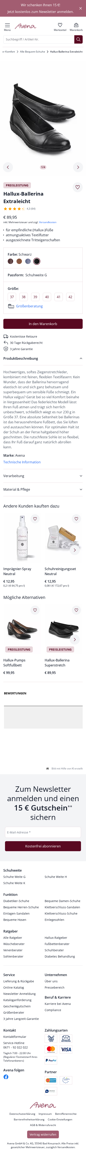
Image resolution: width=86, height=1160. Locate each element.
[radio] (10, 261)
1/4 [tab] (43, 167)
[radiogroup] (43, 258)
